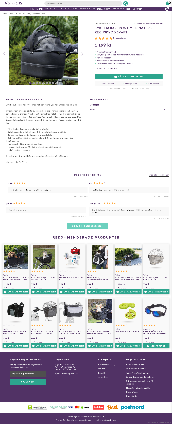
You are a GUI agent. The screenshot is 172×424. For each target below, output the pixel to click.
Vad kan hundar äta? (135, 365)
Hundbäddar (132, 396)
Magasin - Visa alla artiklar (138, 388)
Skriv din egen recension (87, 226)
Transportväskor (38, 14)
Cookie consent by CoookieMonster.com (158, 422)
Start (5, 14)
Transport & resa (15, 14)
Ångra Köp (103, 377)
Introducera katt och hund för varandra (140, 382)
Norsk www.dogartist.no (105, 420)
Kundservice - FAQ (106, 365)
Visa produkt (158, 346)
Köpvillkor (102, 373)
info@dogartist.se (70, 373)
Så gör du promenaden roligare (140, 377)
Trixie (112, 23)
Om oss (101, 369)
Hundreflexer (132, 392)
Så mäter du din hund (136, 369)
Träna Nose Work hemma (137, 373)
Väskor (27, 14)
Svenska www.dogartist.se (79, 420)
